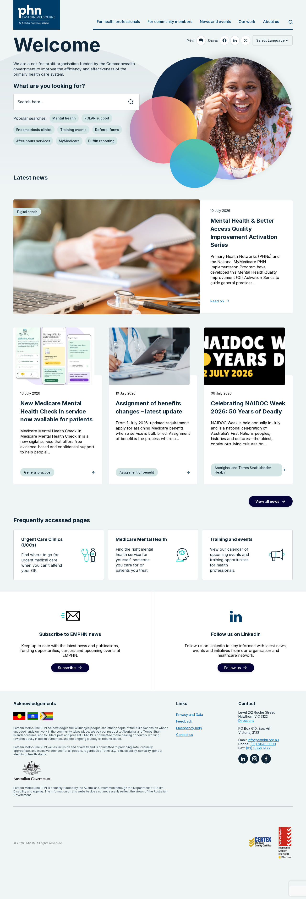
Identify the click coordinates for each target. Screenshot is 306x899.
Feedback (184, 721)
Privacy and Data (189, 714)
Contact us (184, 735)
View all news (267, 501)
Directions (246, 720)
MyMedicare (69, 141)
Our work (247, 21)
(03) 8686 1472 (258, 748)
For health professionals (118, 21)
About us (271, 21)
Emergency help (189, 728)
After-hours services (33, 141)
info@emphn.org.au (263, 740)
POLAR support (96, 118)
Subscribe (67, 667)
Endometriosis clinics (34, 130)
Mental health (64, 118)
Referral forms (107, 130)
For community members (170, 21)
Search (288, 22)
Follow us (232, 667)
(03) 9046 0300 (263, 744)
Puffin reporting (101, 141)
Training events (73, 130)
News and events (215, 21)
